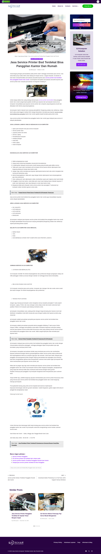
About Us (60, 6)
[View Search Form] (98, 1)
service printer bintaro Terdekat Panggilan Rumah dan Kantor (31, 460)
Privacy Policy (58, 542)
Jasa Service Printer (37, 58)
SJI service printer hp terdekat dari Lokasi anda (26, 458)
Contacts (67, 6)
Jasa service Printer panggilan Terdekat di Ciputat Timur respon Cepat (22, 516)
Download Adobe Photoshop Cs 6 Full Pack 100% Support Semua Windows (52, 478)
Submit (81, 25)
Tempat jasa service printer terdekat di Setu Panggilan (28, 462)
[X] (91, 1)
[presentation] (22, 501)
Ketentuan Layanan (69, 542)
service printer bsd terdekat (46, 100)
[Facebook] (88, 1)
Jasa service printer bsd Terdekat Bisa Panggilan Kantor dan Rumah (26, 467)
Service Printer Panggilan (20, 456)
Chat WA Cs (87, 6)
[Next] (62, 509)
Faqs (78, 542)
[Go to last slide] (12, 509)
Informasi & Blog (87, 542)
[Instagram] (94, 1)
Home (54, 6)
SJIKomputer (33, 69)
